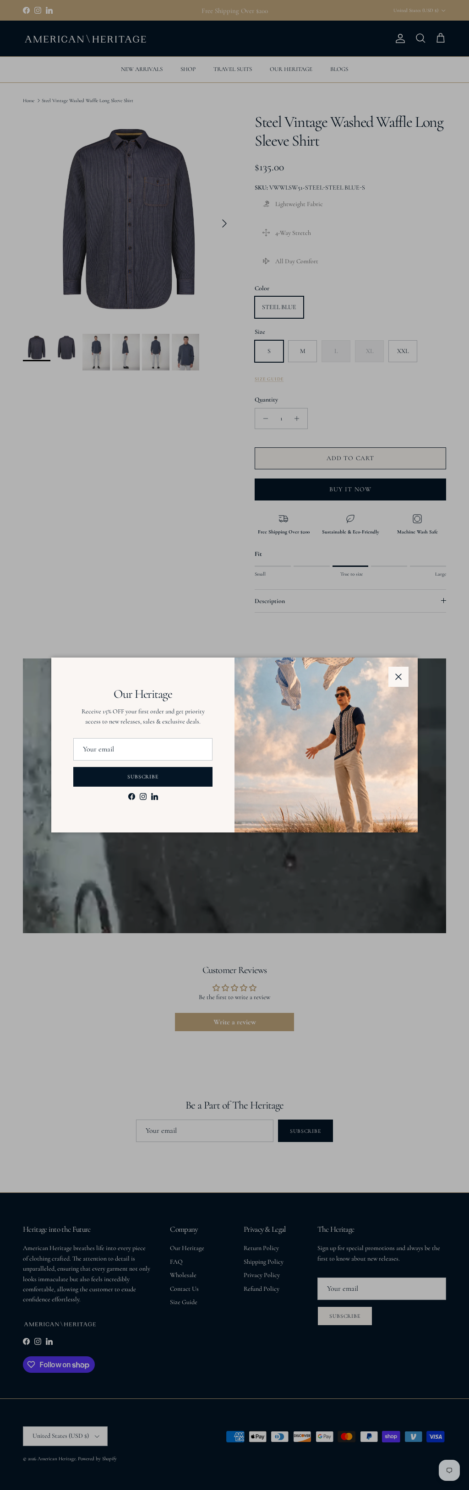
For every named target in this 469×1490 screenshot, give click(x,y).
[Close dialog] (403, 652)
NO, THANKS (145, 821)
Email (79, 746)
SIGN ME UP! (145, 792)
